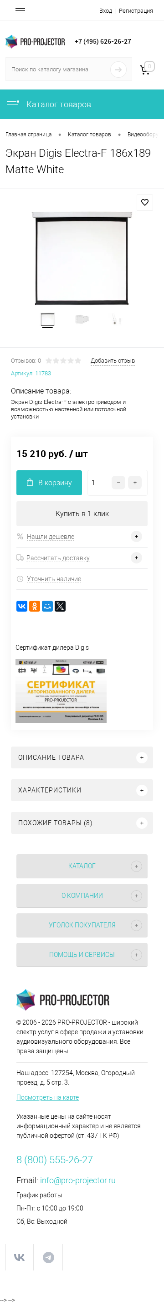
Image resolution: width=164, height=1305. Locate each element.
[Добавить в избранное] (145, 202)
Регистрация (136, 10)
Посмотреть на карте (47, 1097)
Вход (105, 10)
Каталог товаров (58, 104)
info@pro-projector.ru (78, 1180)
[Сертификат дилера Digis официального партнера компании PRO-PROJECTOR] (61, 720)
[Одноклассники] (34, 606)
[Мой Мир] (47, 606)
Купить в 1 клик (82, 513)
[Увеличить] (82, 258)
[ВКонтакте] (21, 606)
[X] (60, 606)
